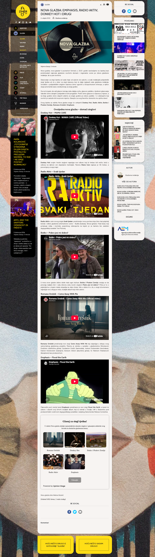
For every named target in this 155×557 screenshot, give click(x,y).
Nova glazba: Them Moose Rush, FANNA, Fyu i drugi (128, 205)
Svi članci (129, 217)
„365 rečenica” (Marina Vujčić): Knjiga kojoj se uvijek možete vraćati (132, 136)
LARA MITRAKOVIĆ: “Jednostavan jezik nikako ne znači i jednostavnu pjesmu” (131, 129)
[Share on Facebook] (69, 513)
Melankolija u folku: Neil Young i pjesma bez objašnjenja (131, 155)
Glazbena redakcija (132, 175)
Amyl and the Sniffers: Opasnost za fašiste (21, 224)
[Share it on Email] (80, 513)
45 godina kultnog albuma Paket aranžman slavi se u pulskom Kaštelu (132, 142)
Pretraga (23, 98)
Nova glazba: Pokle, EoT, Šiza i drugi (127, 211)
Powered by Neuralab (23, 113)
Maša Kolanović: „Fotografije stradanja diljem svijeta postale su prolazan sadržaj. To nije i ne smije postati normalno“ (22, 152)
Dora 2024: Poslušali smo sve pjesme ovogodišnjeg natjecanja (128, 186)
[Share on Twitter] (75, 513)
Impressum (24, 108)
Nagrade (23, 103)
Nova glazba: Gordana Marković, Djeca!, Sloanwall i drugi (129, 192)
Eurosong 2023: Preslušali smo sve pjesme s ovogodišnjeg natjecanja (128, 198)
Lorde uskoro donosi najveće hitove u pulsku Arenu (131, 149)
